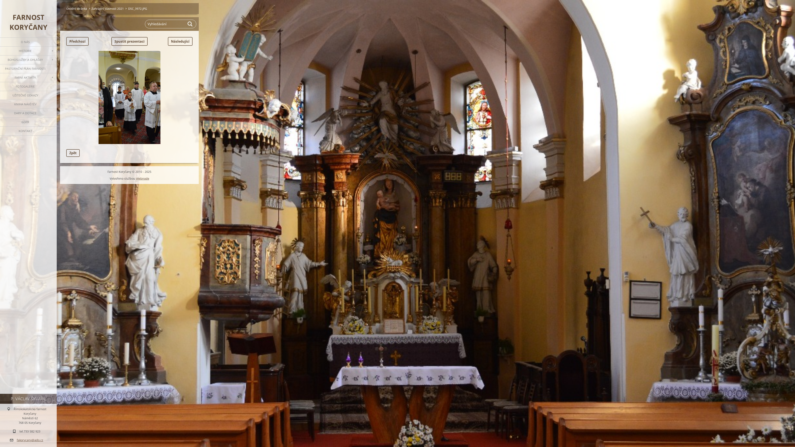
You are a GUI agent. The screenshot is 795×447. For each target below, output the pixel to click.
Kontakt (25, 131)
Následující (180, 41)
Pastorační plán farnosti (25, 69)
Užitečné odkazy (25, 95)
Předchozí (77, 41)
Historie (25, 51)
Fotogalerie (25, 86)
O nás (25, 42)
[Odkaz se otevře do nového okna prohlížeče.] (129, 97)
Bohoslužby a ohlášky (25, 60)
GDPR (25, 122)
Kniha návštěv (25, 104)
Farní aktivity (25, 77)
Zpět (73, 153)
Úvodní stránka (76, 9)
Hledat (190, 24)
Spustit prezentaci (129, 41)
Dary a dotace (25, 113)
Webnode (142, 178)
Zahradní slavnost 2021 (108, 9)
